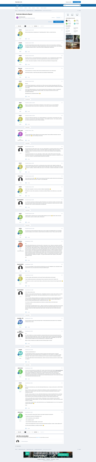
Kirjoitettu (29, 42)
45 (20, 51)
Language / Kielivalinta (41, 459)
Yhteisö (17, 5)
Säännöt (33, 7)
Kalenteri (21, 7)
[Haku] (80, 5)
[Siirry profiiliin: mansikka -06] (20, 322)
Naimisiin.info (18, 2)
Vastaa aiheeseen (58, 21)
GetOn (20, 228)
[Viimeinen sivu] (38, 26)
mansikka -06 (20, 318)
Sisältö (21, 5)
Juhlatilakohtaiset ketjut (31, 18)
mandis (20, 42)
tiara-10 (69, 23)
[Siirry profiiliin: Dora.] (67, 21)
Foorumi (16, 7)
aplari (20, 102)
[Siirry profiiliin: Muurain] (20, 72)
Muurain (20, 68)
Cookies (57, 459)
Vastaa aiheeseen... (25, 441)
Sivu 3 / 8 (42, 26)
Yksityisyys (48, 459)
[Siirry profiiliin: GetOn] (20, 232)
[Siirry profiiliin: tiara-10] (67, 24)
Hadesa (20, 241)
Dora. (69, 20)
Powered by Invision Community (48, 460)
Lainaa (29, 38)
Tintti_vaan (20, 130)
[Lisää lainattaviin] (26, 39)
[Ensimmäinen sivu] (16, 26)
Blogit (29, 7)
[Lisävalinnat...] (62, 30)
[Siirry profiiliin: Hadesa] (20, 245)
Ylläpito (38, 7)
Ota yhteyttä (53, 459)
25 (20, 38)
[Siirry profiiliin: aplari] (20, 106)
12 (20, 139)
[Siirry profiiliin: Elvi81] (20, 33)
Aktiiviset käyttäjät (43, 7)
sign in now (38, 437)
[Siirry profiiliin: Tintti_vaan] (20, 134)
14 (20, 77)
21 (20, 111)
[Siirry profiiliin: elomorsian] (20, 371)
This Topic (75, 5)
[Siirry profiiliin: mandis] (20, 46)
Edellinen (19, 26)
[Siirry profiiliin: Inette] (17, 17)
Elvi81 (20, 29)
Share (53, 17)
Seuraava (35, 26)
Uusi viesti (50, 21)
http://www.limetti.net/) (59, 370)
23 (20, 376)
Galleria (25, 7)
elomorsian (20, 368)
